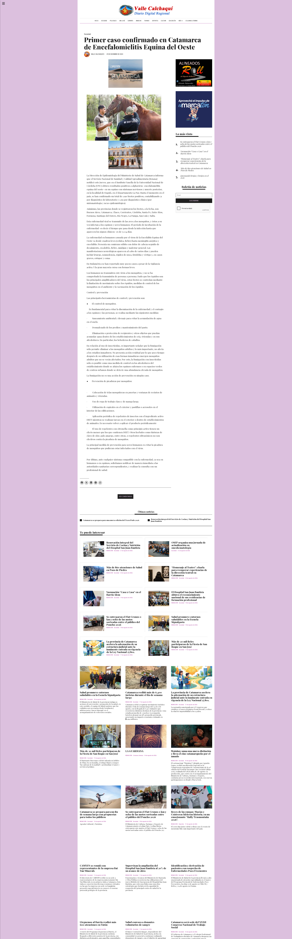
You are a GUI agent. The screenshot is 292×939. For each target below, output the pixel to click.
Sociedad (104, 21)
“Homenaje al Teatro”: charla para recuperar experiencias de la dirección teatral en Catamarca (189, 571)
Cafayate (130, 21)
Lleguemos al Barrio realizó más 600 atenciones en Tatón (98, 923)
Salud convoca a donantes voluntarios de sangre (139, 923)
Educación (172, 21)
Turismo (146, 21)
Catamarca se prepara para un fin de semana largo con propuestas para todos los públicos (99, 814)
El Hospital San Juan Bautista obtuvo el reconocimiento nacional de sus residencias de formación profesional (188, 595)
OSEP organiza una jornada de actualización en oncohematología (188, 545)
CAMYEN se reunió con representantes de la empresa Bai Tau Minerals (99, 868)
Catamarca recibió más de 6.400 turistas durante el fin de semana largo (143, 695)
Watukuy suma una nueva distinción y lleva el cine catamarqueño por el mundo (191, 753)
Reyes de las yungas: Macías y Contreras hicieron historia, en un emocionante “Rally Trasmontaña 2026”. (190, 815)
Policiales (113, 21)
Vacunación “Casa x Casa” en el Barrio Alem (123, 593)
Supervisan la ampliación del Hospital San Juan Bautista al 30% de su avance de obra (145, 868)
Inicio (96, 21)
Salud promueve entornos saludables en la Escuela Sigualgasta (186, 619)
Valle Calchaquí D (97, 54)
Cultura (163, 21)
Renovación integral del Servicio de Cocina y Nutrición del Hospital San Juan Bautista (181, 520)
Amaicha (138, 21)
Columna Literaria (191, 21)
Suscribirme (194, 201)
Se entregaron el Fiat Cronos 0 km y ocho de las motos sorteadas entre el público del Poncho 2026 (123, 620)
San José (122, 21)
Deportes (155, 21)
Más (180, 21)
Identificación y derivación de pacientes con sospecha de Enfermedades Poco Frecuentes (189, 868)
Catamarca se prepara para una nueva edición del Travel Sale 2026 (111, 520)
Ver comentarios (125, 496)
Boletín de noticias (194, 187)
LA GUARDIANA (134, 751)
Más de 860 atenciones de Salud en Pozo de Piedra (124, 568)
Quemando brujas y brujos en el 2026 (194, 176)
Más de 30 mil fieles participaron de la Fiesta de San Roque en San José (189, 644)
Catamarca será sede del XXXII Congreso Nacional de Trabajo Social (188, 924)
